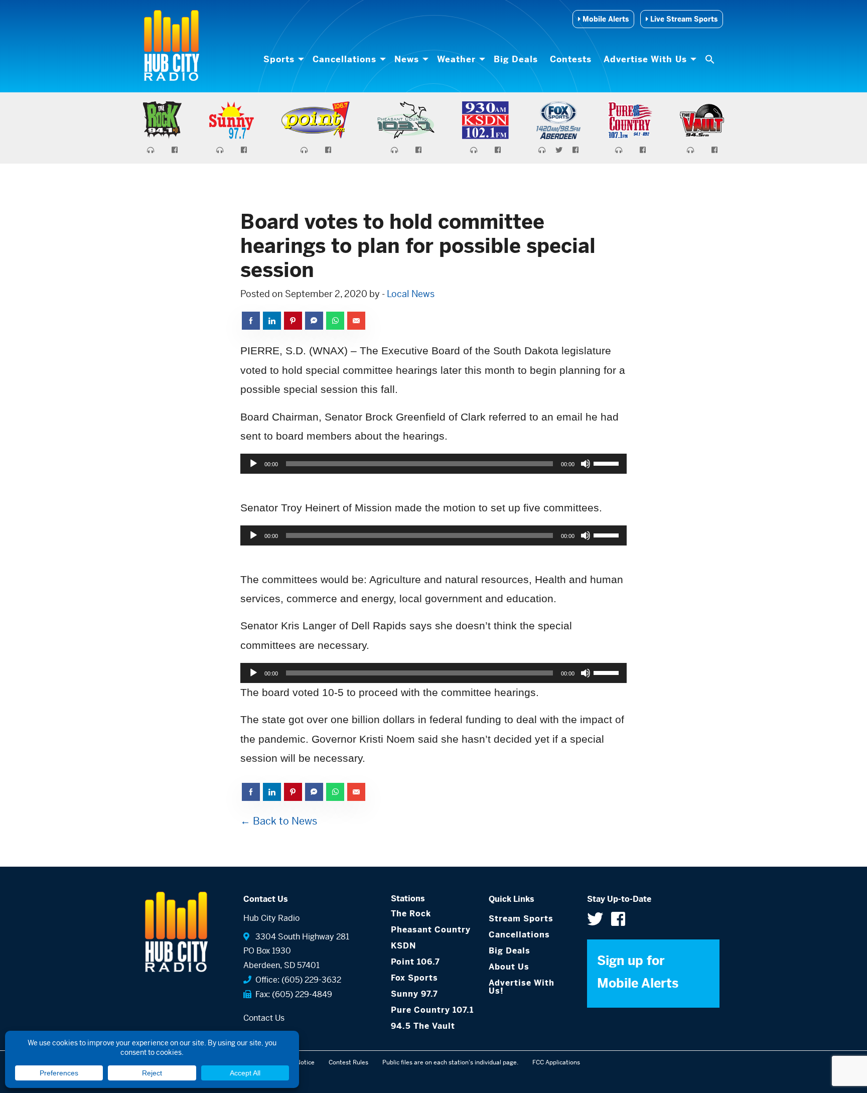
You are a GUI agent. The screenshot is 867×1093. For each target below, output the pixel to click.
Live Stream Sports (682, 19)
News (406, 59)
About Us (509, 967)
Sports (279, 59)
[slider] (608, 463)
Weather (456, 59)
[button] (711, 59)
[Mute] (586, 464)
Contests (571, 59)
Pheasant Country (431, 929)
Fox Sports (414, 978)
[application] (433, 464)
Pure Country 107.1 (432, 1010)
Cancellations (344, 59)
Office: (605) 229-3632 (296, 980)
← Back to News (278, 821)
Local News (411, 294)
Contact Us (263, 1018)
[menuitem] (282, 59)
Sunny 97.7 (414, 994)
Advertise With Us (645, 59)
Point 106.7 (415, 962)
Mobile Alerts (605, 19)
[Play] (253, 464)
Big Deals (516, 59)
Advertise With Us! (521, 987)
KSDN (403, 945)
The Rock (411, 913)
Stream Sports (521, 918)
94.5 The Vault (423, 1026)
